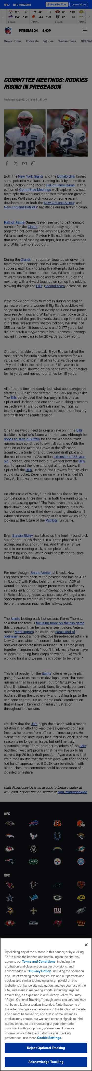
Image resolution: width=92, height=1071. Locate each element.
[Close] (86, 944)
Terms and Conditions (38, 961)
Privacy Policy (40, 971)
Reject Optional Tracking (46, 1048)
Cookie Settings (49, 1038)
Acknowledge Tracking (46, 1062)
